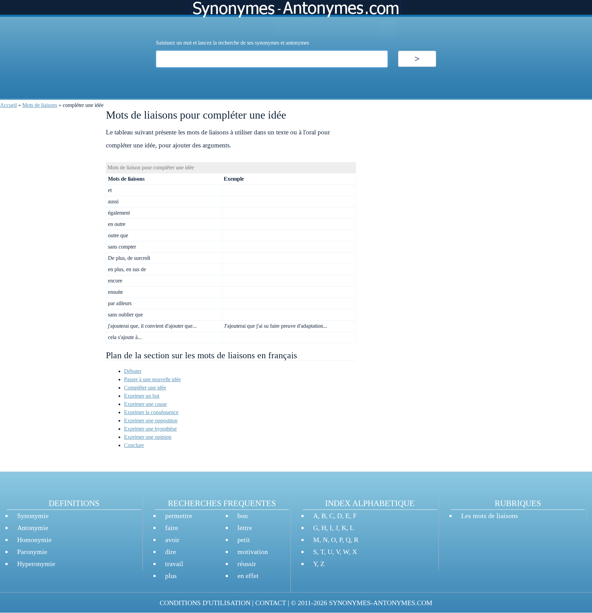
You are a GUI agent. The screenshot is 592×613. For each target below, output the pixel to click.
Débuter (132, 371)
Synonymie (33, 515)
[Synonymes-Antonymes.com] (296, 19)
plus (171, 575)
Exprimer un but (141, 396)
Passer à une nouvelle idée (152, 379)
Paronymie (32, 551)
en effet (248, 575)
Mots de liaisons (39, 105)
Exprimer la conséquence (151, 412)
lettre (244, 527)
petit (243, 539)
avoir (172, 539)
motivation (252, 551)
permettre (178, 515)
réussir (246, 563)
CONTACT (270, 602)
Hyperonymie (36, 563)
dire (170, 551)
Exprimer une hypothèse (150, 429)
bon (242, 515)
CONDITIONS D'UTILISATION (205, 602)
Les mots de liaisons (489, 515)
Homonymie (34, 539)
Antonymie (32, 527)
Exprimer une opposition (150, 420)
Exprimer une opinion (147, 437)
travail (174, 563)
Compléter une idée (145, 387)
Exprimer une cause (145, 404)
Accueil (8, 105)
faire (171, 527)
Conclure (134, 445)
